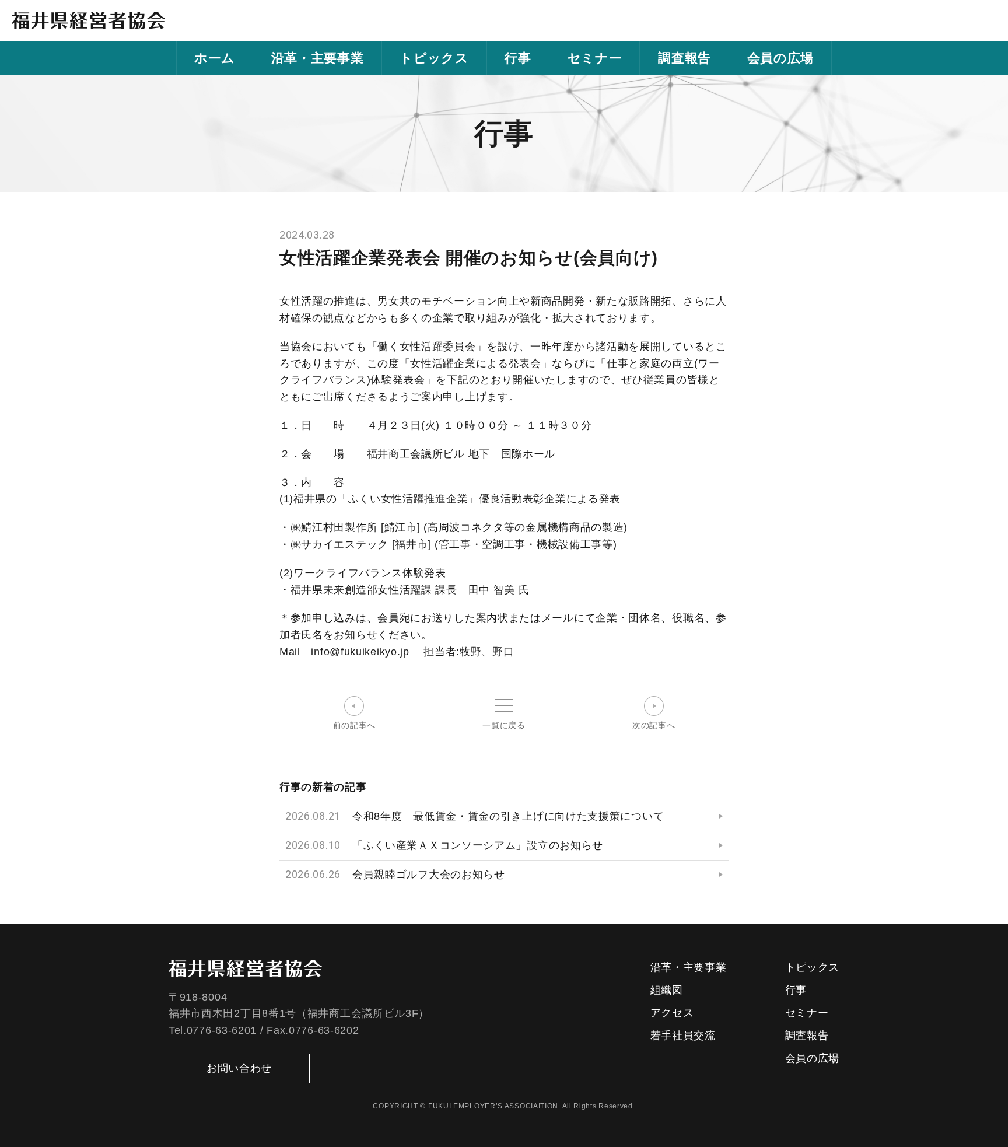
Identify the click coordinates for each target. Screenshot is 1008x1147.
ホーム (214, 58)
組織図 (666, 990)
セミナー (595, 58)
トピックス (434, 58)
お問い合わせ (239, 1068)
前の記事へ (354, 725)
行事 (518, 58)
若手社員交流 (683, 1035)
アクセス (672, 1013)
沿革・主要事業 (317, 58)
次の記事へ (654, 725)
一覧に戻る (504, 725)
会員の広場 (780, 58)
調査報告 (684, 58)
